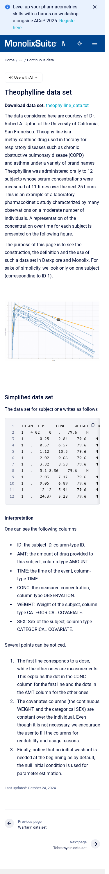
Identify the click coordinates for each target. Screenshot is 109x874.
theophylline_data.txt (67, 105)
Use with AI (23, 77)
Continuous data (40, 60)
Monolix (63, 44)
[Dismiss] (94, 6)
